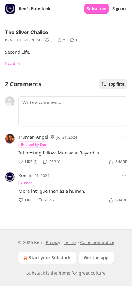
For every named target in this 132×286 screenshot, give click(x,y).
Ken (9, 40)
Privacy (53, 242)
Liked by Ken (35, 144)
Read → (13, 63)
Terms (70, 242)
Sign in (119, 8)
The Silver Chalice (26, 32)
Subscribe (96, 8)
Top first (116, 84)
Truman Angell (33, 137)
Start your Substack (50, 258)
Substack (35, 273)
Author (26, 182)
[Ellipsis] (124, 137)
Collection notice (97, 242)
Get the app (96, 258)
